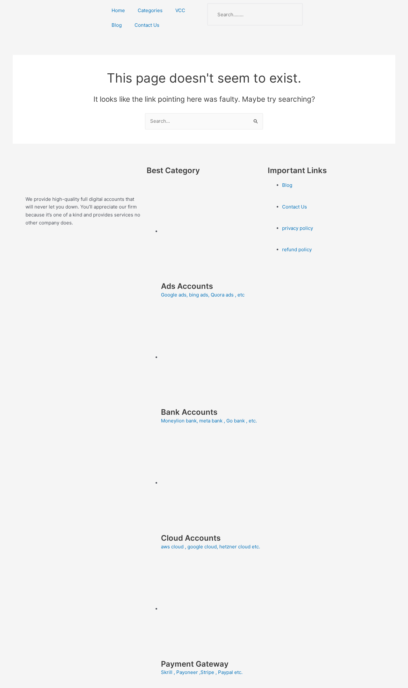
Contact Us (147, 25)
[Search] (291, 14)
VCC (180, 10)
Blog (117, 25)
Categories (150, 10)
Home (118, 10)
